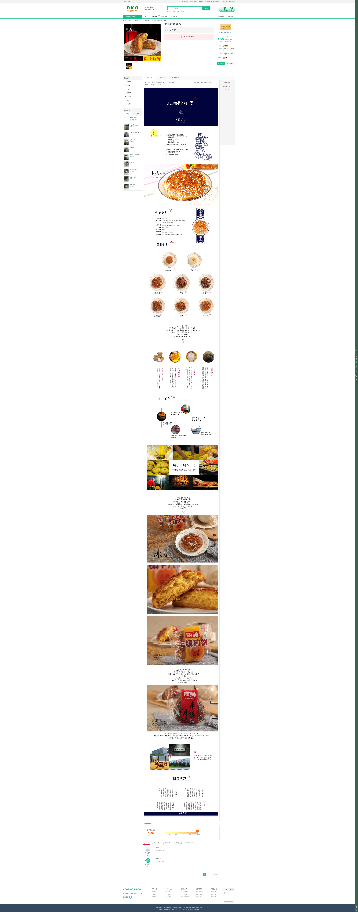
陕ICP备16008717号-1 (196, 907)
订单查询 (153, 894)
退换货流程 (199, 894)
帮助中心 (231, 16)
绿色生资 (155, 16)
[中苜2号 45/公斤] (126, 174)
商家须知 (213, 894)
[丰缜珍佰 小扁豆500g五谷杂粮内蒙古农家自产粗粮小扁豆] (126, 122)
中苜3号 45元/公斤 (134, 125)
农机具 (173, 11)
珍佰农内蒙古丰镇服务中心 (225, 32)
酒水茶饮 (129, 85)
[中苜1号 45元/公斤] (126, 137)
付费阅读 (174, 16)
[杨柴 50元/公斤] (126, 166)
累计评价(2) (175, 77)
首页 (146, 16)
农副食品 (137, 20)
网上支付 (168, 892)
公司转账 (168, 894)
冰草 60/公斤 (133, 184)
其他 (128, 100)
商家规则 (213, 892)
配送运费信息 (184, 892)
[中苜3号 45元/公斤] (126, 129)
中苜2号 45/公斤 (134, 170)
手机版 (224, 1)
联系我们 (213, 897)
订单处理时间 (184, 894)
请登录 (125, 1)
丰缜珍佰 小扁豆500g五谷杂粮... (134, 118)
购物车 (201, 1)
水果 (178, 11)
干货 (128, 89)
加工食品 (147, 20)
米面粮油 (183, 11)
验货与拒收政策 (185, 897)
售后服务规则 (199, 892)
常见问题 (153, 897)
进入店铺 (221, 63)
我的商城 (193, 1)
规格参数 (149, 78)
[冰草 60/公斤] (126, 189)
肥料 (168, 11)
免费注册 (130, 1)
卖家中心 (209, 1)
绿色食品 (164, 16)
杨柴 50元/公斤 (134, 162)
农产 (129, 20)
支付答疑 (168, 897)
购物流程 (153, 892)
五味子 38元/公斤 (134, 177)
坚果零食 (129, 92)
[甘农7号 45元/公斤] (126, 159)
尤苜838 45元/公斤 (135, 147)
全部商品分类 (130, 16)
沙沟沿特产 (129, 104)
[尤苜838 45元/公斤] (126, 151)
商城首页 (185, 1)
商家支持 (231, 1)
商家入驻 (221, 16)
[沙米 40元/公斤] (126, 144)
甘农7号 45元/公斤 (134, 155)
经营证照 (188, 907)
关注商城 (216, 1)
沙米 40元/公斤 (134, 140)
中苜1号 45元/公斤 (134, 132)
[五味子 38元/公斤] (126, 181)
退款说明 (198, 897)
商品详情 (162, 77)
